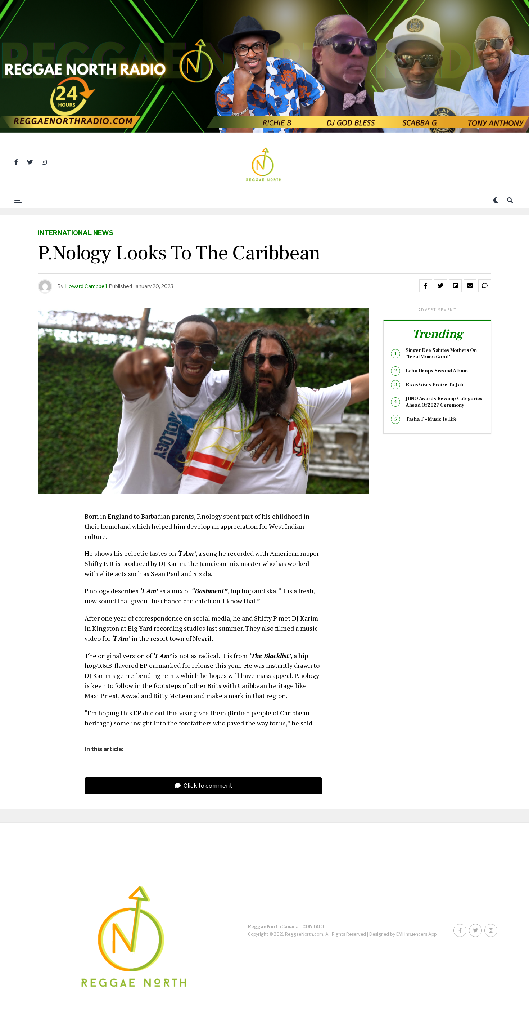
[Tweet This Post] (440, 285)
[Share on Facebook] (425, 285)
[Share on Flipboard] (455, 285)
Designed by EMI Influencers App (403, 934)
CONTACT (313, 926)
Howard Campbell (86, 286)
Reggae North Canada (273, 926)
